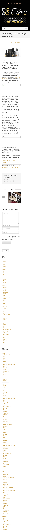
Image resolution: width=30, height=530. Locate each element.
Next (18, 42)
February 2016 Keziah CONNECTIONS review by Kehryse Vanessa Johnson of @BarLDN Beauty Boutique (7, 411)
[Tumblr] (13, 179)
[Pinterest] (14, 3)
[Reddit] (7, 181)
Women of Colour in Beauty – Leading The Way (5, 276)
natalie (5, 165)
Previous (13, 42)
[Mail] (13, 181)
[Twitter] (8, 3)
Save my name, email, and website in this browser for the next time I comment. (11, 237)
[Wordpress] (20, 3)
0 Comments (15, 167)
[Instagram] (11, 3)
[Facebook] (4, 179)
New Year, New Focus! (5, 264)
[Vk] (10, 181)
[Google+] (16, 179)
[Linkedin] (17, 3)
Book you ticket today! (9, 161)
